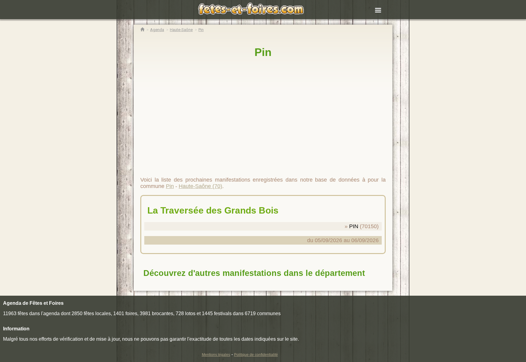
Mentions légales (216, 355)
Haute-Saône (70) (200, 186)
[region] (263, 114)
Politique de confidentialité (256, 355)
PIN (353, 226)
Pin (263, 52)
